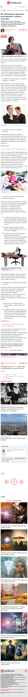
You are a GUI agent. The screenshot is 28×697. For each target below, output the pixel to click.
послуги (21, 376)
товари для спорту (10, 376)
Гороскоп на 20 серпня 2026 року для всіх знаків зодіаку (14, 636)
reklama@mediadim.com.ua (21, 682)
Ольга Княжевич (9, 29)
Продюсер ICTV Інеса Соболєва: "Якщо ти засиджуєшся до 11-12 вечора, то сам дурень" (12, 409)
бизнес (15, 374)
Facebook (14, 366)
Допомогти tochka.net (14, 10)
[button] (23, 7)
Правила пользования (5, 689)
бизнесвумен (8, 378)
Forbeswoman (4, 350)
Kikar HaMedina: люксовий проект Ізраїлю (13, 439)
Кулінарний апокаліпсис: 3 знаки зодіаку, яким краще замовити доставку (13, 608)
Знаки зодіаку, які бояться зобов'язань (10, 663)
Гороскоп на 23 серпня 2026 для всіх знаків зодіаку (13, 526)
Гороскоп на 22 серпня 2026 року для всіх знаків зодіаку (14, 553)
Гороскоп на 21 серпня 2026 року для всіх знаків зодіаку (14, 580)
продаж (7, 374)
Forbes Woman (8, 357)
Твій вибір (3, 36)
